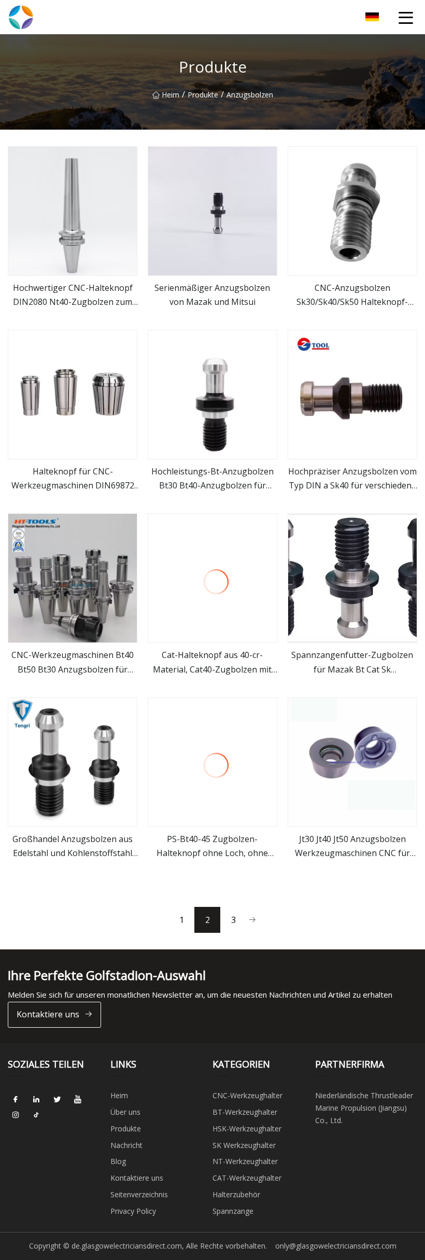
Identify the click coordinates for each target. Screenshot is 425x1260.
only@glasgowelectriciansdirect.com (335, 1246)
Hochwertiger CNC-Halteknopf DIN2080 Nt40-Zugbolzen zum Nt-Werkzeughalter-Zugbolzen (72, 295)
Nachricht (126, 1145)
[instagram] (15, 1115)
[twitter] (57, 1099)
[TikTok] (36, 1115)
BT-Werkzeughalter (244, 1112)
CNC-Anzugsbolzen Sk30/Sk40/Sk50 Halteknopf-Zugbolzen (352, 295)
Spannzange (232, 1211)
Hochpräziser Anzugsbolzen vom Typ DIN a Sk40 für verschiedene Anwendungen (352, 479)
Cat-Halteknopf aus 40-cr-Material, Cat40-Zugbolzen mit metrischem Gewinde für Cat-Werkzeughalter (212, 662)
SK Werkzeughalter (244, 1145)
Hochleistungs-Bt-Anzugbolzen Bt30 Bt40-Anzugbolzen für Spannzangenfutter (212, 479)
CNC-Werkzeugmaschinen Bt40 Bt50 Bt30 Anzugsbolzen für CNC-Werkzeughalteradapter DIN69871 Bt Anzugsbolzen (72, 662)
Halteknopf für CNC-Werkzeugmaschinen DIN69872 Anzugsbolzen (72, 479)
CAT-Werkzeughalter (246, 1178)
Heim (170, 95)
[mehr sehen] (72, 211)
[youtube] (78, 1099)
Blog (118, 1161)
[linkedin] (36, 1099)
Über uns (125, 1112)
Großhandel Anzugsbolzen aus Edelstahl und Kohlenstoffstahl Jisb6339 (72, 846)
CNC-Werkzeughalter (247, 1095)
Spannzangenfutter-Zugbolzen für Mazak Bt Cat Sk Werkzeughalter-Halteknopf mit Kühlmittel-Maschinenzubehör (352, 662)
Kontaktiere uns (48, 1014)
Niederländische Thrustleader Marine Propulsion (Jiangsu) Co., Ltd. (364, 1107)
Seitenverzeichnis (139, 1194)
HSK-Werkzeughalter (246, 1128)
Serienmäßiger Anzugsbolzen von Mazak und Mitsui (212, 294)
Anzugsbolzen (249, 95)
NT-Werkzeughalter (245, 1161)
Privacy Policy (133, 1211)
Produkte (203, 95)
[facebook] (15, 1099)
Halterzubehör (236, 1194)
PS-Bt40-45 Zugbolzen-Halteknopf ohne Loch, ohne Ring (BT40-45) (212, 846)
